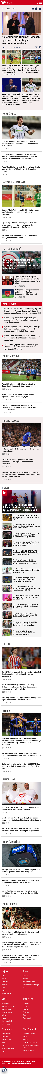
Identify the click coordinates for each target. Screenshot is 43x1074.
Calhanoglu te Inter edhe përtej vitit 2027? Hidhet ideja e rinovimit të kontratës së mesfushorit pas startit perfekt (21, 767)
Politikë (4, 976)
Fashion (25, 1009)
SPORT (9, 2)
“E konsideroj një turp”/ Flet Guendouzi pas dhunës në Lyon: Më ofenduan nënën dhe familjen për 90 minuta (21, 347)
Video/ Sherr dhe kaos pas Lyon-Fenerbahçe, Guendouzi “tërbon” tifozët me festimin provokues (22, 338)
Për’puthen (5, 1036)
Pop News (28, 998)
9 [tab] (14, 47)
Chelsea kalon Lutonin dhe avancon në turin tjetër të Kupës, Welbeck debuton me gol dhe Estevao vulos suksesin (21, 450)
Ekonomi (4, 985)
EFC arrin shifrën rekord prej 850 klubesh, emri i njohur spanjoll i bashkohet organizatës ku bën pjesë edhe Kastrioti (20, 265)
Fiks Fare (4, 1042)
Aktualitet (5, 982)
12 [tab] (18, 47)
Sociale (4, 988)
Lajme (5, 971)
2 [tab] (3, 47)
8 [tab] (12, 47)
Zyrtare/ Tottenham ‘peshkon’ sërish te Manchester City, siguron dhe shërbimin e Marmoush (18, 463)
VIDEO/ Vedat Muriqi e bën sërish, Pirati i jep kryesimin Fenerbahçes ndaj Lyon (19, 397)
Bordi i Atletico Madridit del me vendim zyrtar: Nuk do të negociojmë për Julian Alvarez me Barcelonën (21, 675)
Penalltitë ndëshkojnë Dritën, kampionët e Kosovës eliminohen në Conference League (19, 386)
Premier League (11, 420)
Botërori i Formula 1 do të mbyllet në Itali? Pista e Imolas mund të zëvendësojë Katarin (21, 882)
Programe (7, 1029)
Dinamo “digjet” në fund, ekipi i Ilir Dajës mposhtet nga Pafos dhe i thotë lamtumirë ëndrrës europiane (21, 213)
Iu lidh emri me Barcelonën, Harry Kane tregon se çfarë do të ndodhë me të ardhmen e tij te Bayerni (21, 820)
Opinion (25, 976)
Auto (24, 988)
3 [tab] (5, 47)
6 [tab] (9, 47)
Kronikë (4, 979)
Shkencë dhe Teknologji (31, 985)
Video (7, 487)
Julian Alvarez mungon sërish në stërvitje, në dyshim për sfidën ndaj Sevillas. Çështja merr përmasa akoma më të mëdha (19, 688)
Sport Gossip (10, 904)
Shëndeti (26, 1012)
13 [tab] (19, 47)
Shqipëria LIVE (6, 1039)
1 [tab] (2, 47)
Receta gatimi (27, 1018)
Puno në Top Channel (30, 1042)
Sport (4, 998)
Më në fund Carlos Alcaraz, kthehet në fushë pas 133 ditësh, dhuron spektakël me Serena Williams (21, 893)
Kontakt (25, 1039)
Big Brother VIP (6, 1034)
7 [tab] (11, 47)
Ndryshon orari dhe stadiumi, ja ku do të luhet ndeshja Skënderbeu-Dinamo (19, 238)
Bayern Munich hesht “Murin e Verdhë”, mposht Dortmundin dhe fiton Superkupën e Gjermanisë (20, 831)
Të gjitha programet (8, 1048)
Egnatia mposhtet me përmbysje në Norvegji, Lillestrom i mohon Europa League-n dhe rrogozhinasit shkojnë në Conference (19, 226)
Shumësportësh (11, 841)
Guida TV (5, 1051)
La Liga (6, 644)
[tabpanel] (21, 29)
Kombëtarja (9, 113)
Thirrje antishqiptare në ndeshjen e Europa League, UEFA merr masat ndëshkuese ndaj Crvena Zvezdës (19, 408)
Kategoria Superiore (14, 182)
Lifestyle (26, 1006)
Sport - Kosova (11, 356)
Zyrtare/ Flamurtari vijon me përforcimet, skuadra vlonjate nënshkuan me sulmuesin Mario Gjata (27, 281)
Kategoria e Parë (12, 248)
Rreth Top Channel (29, 1034)
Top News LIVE (6, 993)
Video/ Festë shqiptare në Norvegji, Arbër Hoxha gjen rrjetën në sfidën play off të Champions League (21, 170)
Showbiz (26, 1003)
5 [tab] (8, 47)
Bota (25, 971)
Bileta (25, 1036)
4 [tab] (6, 47)
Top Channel (29, 1029)
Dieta (25, 1015)
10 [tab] (15, 47)
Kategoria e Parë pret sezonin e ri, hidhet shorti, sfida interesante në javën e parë (28, 293)
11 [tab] (17, 47)
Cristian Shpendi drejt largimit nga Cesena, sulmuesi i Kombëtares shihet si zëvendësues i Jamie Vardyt (20, 145)
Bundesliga (9, 779)
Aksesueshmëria (28, 1050)
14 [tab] (21, 47)
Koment (25, 979)
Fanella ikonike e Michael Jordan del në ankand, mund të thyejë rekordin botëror (20, 934)
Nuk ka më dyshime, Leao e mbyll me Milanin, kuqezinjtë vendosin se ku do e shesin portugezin (21, 755)
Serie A (6, 710)
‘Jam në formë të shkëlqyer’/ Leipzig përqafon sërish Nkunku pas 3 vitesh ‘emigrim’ (20, 809)
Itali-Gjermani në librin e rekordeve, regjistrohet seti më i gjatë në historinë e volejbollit (21, 872)
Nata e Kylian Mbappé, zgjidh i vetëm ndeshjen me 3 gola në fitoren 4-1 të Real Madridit (21, 700)
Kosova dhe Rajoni (29, 982)
